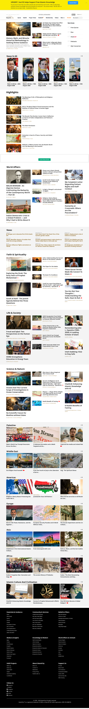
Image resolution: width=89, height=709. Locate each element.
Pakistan (16, 48)
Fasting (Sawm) (53, 403)
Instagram (10, 689)
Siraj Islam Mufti (10, 394)
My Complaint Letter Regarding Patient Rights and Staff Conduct (74, 185)
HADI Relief (9, 669)
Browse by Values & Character (40, 648)
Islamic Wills (61, 673)
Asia (59, 652)
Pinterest (10, 695)
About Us (35, 665)
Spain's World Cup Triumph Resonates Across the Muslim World (51, 336)
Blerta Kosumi (10, 361)
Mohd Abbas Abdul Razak (27, 100)
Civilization (32, 110)
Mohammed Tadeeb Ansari (71, 410)
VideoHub (9, 656)
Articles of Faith (62, 616)
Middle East (61, 656)
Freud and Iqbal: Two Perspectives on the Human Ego (18, 333)
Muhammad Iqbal (21, 338)
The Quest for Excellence (50, 275)
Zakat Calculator (10, 632)
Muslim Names (10, 648)
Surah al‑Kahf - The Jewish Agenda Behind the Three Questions (17, 300)
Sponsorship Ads (62, 675)
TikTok (9, 693)
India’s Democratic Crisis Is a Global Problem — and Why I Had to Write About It (18, 217)
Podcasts (74, 41)
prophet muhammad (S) (19, 280)
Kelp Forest (17, 394)
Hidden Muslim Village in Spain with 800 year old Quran (52, 34)
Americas (60, 646)
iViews (69, 191)
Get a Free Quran (37, 622)
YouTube (10, 691)
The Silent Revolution (28, 125)
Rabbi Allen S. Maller (47, 184)
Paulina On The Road (47, 37)
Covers (8, 642)
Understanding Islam (12, 630)
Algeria (14, 197)
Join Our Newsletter (37, 624)
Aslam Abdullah (25, 121)
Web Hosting (61, 677)
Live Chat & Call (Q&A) (38, 620)
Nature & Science (37, 644)
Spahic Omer (45, 29)
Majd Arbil (45, 47)
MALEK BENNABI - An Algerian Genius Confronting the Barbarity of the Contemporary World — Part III (18, 190)
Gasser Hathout (46, 403)
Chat (73, 37)
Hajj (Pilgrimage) (62, 626)
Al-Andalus (54, 37)
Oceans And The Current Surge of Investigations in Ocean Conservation (17, 389)
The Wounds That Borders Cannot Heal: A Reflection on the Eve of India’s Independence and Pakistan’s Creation (38, 117)
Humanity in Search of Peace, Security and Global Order (37, 136)
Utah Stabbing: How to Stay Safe (73, 353)
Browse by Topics (37, 650)
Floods (50, 321)
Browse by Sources (37, 652)
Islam (50, 29)
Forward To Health (71, 300)
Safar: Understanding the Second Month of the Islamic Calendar (53, 258)
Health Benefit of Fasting (50, 401)
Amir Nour (9, 197)
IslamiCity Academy (11, 673)
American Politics (51, 204)
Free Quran (74, 27)
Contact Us (35, 667)
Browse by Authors (37, 646)
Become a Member (37, 628)
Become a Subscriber (37, 626)
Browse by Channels (37, 654)
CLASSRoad (9, 675)
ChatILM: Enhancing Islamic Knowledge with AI (73, 386)
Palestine (47, 340)
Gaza (32, 138)
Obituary (47, 330)
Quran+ (8, 620)
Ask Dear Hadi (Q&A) (37, 616)
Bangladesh (53, 192)
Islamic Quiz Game (11, 654)
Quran (15, 305)
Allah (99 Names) (62, 614)
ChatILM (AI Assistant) (38, 614)
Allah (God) (9, 616)
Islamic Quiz (9, 652)
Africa (59, 654)
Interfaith (53, 184)
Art (48, 47)
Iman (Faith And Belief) (52, 261)
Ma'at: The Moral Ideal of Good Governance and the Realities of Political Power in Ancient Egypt (38, 107)
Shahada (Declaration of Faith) (65, 618)
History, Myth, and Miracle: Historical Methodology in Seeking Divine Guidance (17, 40)
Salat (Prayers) (61, 620)
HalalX (8, 671)
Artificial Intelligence (52, 387)
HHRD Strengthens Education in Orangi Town (17, 358)
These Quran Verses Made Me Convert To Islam (73, 271)
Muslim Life (35, 100)
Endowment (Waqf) (62, 671)
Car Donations (61, 669)
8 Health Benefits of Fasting (73, 406)
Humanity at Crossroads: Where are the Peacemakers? (73, 209)
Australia (60, 650)
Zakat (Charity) (61, 622)
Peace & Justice (62, 642)
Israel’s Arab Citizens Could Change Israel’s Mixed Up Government (51, 181)
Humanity (76, 215)
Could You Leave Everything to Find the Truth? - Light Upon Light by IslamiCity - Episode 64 (53, 285)
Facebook (10, 685)
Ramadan (60, 624)
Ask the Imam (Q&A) (37, 618)
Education (16, 361)
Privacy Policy (36, 671)
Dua (72, 32)
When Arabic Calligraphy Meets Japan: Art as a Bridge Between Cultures (52, 43)
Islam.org (9, 667)
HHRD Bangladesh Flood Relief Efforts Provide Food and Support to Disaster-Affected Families (53, 317)
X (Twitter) (9, 687)
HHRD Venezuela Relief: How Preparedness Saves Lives (51, 345)
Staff (44, 330)
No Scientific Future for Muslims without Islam (16, 414)
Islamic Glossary (10, 650)
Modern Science (53, 396)
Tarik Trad (45, 204)
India (30, 121)
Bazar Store (61, 667)
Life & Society (36, 642)
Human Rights (74, 191)
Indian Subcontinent (55, 175)
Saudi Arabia (32, 148)
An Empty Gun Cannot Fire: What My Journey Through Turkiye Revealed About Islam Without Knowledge (53, 25)
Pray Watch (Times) (11, 624)
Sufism (29, 127)
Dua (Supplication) (11, 628)
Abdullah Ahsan (10, 48)
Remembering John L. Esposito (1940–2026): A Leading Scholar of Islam (73, 331)
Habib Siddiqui (10, 222)
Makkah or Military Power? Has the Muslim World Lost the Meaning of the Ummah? (37, 145)
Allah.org (9, 665)
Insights (8, 646)
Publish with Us (36, 673)
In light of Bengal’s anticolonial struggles (52, 190)
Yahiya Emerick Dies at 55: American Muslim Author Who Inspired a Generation (52, 327)
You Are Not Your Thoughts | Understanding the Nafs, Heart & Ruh (73, 294)
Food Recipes (10, 644)
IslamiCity (11, 280)
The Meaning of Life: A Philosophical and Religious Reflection (37, 98)
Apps (8, 640)
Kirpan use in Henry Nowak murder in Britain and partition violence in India (52, 172)
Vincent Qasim (69, 276)
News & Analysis (62, 644)
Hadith (8, 622)
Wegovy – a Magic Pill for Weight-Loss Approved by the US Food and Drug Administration (53, 393)
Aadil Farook (24, 127)
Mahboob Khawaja (26, 138)
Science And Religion (18, 417)
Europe (60, 648)
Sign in (73, 14)
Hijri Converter (76, 46)
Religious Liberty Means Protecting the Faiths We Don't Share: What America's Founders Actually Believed (52, 200)
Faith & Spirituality (37, 640)
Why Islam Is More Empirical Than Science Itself (51, 373)
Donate (60, 665)
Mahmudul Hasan (46, 175)
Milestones (35, 669)
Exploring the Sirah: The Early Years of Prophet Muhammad (16, 275)
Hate (70, 356)
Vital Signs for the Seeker (50, 266)
